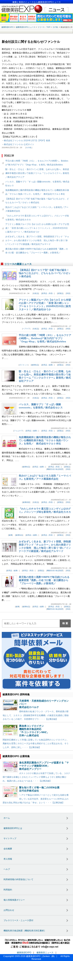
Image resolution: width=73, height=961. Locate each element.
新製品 (60, 293)
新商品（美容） (48, 293)
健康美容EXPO (24, 952)
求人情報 (8, 859)
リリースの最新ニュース (18, 264)
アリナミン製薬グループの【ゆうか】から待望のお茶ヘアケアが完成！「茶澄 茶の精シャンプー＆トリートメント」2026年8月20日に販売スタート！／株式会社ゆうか (37, 228)
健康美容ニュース (45, 952)
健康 (10, 535)
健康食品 (34, 365)
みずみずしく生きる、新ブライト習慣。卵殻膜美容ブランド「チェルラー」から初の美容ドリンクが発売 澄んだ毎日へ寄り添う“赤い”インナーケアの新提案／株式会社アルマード (37, 240)
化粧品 (35, 293)
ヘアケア (26, 329)
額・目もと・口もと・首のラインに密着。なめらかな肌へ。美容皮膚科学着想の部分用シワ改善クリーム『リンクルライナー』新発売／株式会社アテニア (37, 173)
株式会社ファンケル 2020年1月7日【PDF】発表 (27, 140)
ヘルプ (7, 869)
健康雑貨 (26, 502)
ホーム (7, 818)
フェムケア (18, 431)
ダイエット (23, 365)
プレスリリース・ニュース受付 (18, 920)
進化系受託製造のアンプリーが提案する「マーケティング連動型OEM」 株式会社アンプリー (44, 765)
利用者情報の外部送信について (18, 879)
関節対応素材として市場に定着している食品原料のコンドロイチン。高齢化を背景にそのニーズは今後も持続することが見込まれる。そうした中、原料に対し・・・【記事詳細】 (36, 744)
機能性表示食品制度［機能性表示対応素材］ (25, 930)
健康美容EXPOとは (13, 828)
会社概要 (8, 848)
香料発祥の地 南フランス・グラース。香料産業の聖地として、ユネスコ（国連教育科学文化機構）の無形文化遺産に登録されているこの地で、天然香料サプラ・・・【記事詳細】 (36, 715)
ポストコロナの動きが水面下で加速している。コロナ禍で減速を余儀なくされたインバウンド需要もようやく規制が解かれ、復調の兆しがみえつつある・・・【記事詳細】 (36, 777)
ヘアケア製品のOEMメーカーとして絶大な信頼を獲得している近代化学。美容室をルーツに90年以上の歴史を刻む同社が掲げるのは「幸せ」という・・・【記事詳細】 (36, 799)
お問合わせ (9, 910)
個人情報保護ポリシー (14, 900)
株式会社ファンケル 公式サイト (19, 144)
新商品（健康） (48, 365)
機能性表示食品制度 (55, 469)
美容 (68, 293)
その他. (29, 147)
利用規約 (8, 889)
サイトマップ (10, 838)
